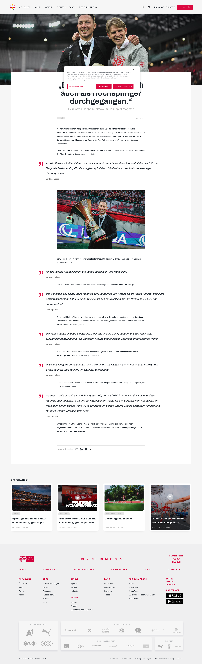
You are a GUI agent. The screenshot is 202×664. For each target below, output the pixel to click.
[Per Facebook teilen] (86, 449)
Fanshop (159, 7)
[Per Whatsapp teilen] (81, 449)
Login (182, 7)
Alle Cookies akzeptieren (123, 86)
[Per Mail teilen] (76, 449)
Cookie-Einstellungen (76, 86)
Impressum (86, 80)
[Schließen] (133, 69)
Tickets (170, 7)
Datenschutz (77, 80)
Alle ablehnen (103, 86)
